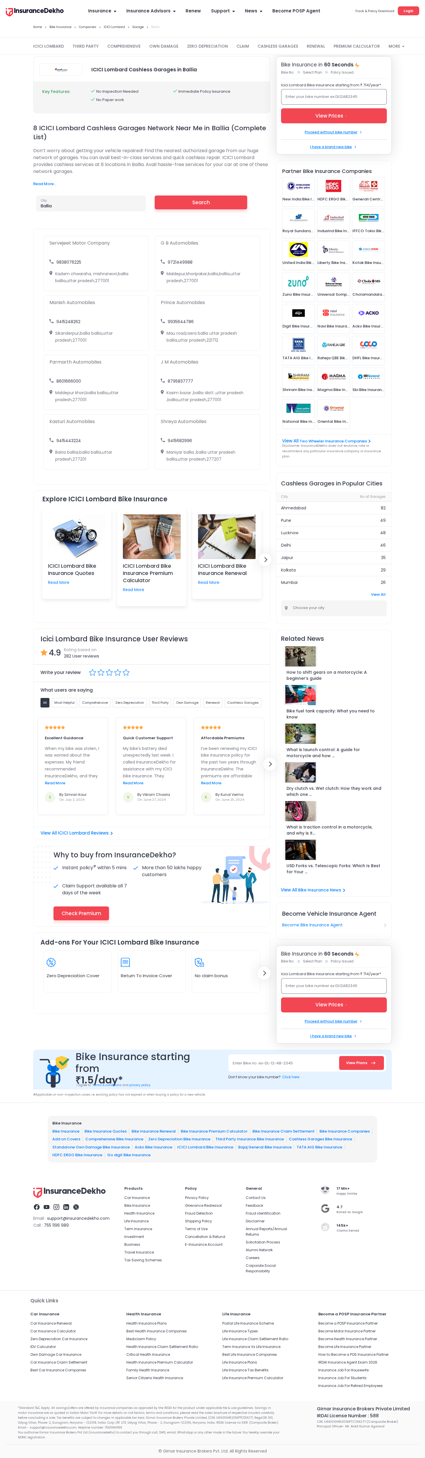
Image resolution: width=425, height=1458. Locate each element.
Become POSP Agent (296, 11)
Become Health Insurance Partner (347, 1338)
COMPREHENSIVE (124, 46)
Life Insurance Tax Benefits (245, 1370)
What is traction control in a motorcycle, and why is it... (329, 830)
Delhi (286, 545)
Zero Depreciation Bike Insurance (179, 1139)
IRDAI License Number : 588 (348, 1415)
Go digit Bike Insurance (129, 1155)
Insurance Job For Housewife (343, 1370)
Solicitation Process (263, 1242)
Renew (193, 11)
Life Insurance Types (240, 1331)
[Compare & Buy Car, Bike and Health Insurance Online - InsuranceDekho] (35, 13)
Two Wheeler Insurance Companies (333, 441)
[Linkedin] (66, 1208)
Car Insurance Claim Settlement (58, 1362)
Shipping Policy (198, 1221)
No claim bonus (211, 976)
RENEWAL (316, 46)
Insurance (99, 11)
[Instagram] (56, 1208)
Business (132, 1244)
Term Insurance (138, 1228)
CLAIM (242, 46)
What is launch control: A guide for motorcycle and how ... (323, 753)
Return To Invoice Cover (146, 976)
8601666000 (68, 381)
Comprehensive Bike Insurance (114, 1139)
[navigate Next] (265, 560)
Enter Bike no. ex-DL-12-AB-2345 (263, 1063)
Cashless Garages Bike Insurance (320, 1139)
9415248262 (68, 322)
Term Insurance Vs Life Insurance (251, 1346)
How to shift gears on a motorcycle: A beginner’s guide (327, 675)
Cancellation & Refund (205, 1236)
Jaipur (287, 558)
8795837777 (180, 381)
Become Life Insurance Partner (344, 1346)
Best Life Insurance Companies (249, 1354)
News (251, 11)
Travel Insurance (139, 1252)
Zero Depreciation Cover (73, 976)
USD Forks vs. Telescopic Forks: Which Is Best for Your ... (333, 869)
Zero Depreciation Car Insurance (58, 1338)
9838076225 (68, 262)
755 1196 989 (56, 1225)
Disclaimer (255, 1221)
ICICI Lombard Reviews (83, 833)
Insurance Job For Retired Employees (350, 1385)
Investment (134, 1236)
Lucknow (289, 533)
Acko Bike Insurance (153, 1147)
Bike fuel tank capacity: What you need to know (331, 714)
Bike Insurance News (319, 890)
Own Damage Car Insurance (55, 1354)
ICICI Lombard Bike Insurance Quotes (72, 569)
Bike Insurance (66, 1131)
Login (408, 10)
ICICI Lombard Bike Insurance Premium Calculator (148, 573)
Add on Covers (66, 1139)
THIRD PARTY (86, 46)
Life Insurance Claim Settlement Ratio (255, 1338)
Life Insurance (136, 1221)
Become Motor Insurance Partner (347, 1331)
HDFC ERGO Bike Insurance (77, 1155)
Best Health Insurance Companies (156, 1331)
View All (378, 594)
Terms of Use (196, 1228)
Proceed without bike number (331, 132)
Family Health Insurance (147, 1370)
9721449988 (180, 262)
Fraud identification (263, 1213)
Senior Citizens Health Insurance (154, 1377)
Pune (286, 520)
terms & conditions (106, 1085)
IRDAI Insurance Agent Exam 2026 (347, 1362)
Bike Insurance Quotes (105, 1131)
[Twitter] (76, 1208)
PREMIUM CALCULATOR (357, 46)
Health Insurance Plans (146, 1323)
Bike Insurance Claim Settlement (283, 1131)
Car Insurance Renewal (51, 1323)
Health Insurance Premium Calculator (159, 1362)
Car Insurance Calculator (53, 1331)
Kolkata (288, 570)
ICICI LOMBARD (48, 46)
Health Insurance (139, 1213)
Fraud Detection (199, 1213)
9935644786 (181, 322)
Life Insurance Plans (239, 1362)
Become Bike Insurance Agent (312, 925)
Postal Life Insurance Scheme (248, 1323)
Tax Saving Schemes (143, 1260)
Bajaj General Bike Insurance (265, 1147)
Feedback (254, 1205)
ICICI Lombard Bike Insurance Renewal (222, 569)
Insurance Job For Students (342, 1377)
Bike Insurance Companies (344, 1131)
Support (220, 11)
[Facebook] (36, 1208)
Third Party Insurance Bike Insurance (249, 1139)
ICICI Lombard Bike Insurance (205, 1147)
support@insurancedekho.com (78, 1218)
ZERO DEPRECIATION (207, 46)
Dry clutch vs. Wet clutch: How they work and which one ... (334, 791)
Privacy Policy (197, 1197)
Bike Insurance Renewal (154, 1131)
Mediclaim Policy (141, 1338)
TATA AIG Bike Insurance (319, 1147)
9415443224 (68, 441)
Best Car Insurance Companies (58, 1370)
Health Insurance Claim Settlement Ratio (162, 1346)
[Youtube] (46, 1208)
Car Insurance (137, 1197)
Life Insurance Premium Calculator (252, 1377)
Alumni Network (259, 1249)
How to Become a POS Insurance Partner (353, 1354)
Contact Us (256, 1197)
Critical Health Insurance (148, 1354)
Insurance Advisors (148, 11)
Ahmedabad (293, 508)
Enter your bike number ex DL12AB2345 (321, 96)
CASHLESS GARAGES (278, 46)
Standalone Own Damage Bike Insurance (91, 1147)
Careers (253, 1257)
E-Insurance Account (204, 1244)
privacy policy (139, 1085)
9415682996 (180, 441)
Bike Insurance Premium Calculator (214, 1131)
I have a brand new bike (331, 146)
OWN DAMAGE (163, 46)
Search (201, 202)
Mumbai (289, 582)
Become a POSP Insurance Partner (348, 1323)
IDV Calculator (43, 1346)
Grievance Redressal (203, 1205)
